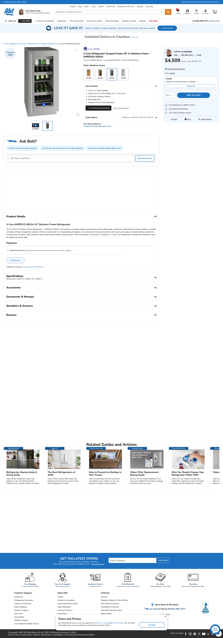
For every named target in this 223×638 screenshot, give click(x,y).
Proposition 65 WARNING (34, 267)
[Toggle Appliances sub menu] (67, 21)
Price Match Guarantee (110, 603)
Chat (176, 55)
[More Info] (199, 61)
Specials (142, 21)
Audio (94, 21)
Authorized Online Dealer (67, 603)
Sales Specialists (64, 607)
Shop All (12, 21)
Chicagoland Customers (23, 600)
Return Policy (106, 613)
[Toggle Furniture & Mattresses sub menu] (55, 21)
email (217, 21)
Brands (73, 6)
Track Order (110, 6)
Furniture (45, 21)
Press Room (62, 613)
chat (210, 21)
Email (199, 55)
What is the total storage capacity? (23, 148)
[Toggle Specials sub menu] (147, 21)
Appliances (61, 21)
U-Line (108, 126)
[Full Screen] (78, 114)
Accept (152, 625)
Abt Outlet (153, 21)
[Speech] (161, 12)
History (60, 597)
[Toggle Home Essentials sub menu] (120, 21)
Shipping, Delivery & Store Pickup (114, 600)
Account (104, 597)
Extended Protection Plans (111, 610)
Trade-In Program (21, 610)
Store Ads (18, 613)
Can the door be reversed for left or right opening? (62, 148)
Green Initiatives (20, 607)
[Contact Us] (169, 56)
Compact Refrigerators (49, 43)
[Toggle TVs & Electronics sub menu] (84, 21)
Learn (93, 6)
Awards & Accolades (65, 600)
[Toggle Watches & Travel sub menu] (137, 21)
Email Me (191, 86)
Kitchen (23, 43)
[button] (111, 37)
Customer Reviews (65, 610)
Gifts (86, 6)
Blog (80, 6)
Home (112, 21)
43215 (172, 73)
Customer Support (23, 593)
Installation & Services (126, 6)
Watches (129, 21)
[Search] (168, 12)
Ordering (105, 593)
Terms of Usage (102, 623)
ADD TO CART (193, 95)
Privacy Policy (118, 623)
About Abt (62, 593)
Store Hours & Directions (166, 604)
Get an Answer (145, 158)
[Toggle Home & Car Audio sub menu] (103, 21)
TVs (76, 21)
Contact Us (18, 597)
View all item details (121, 108)
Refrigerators (33, 43)
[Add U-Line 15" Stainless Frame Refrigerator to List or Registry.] (76, 50)
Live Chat (153, 608)
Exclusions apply (97, 564)
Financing (149, 6)
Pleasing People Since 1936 (15, 2)
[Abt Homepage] (9, 12)
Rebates (140, 6)
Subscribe (163, 560)
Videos (100, 6)
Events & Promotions (22, 603)
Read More (15, 260)
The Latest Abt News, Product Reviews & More (200, 2)
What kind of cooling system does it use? (104, 148)
